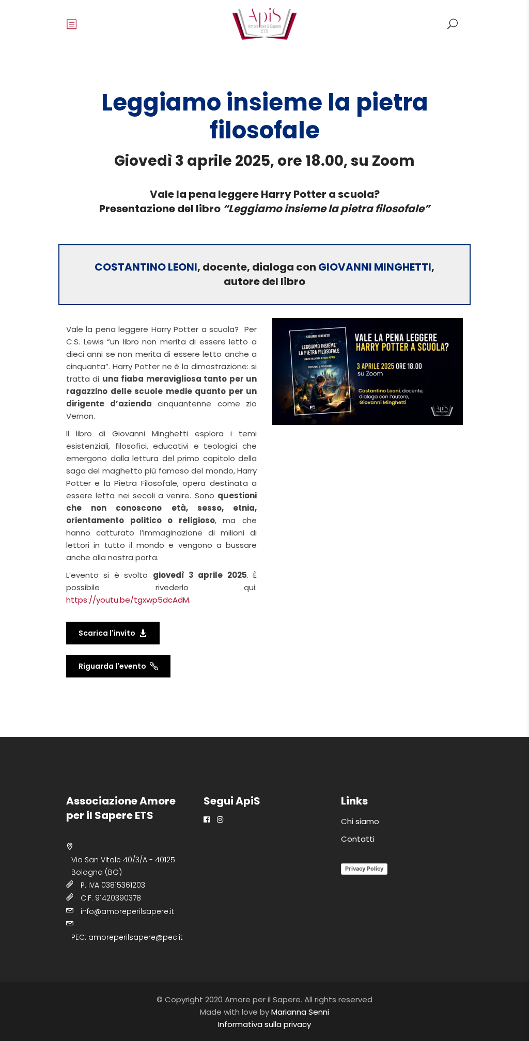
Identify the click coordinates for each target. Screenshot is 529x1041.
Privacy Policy (364, 868)
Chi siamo (360, 821)
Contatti (358, 838)
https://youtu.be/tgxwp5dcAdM (127, 599)
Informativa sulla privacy (264, 1024)
